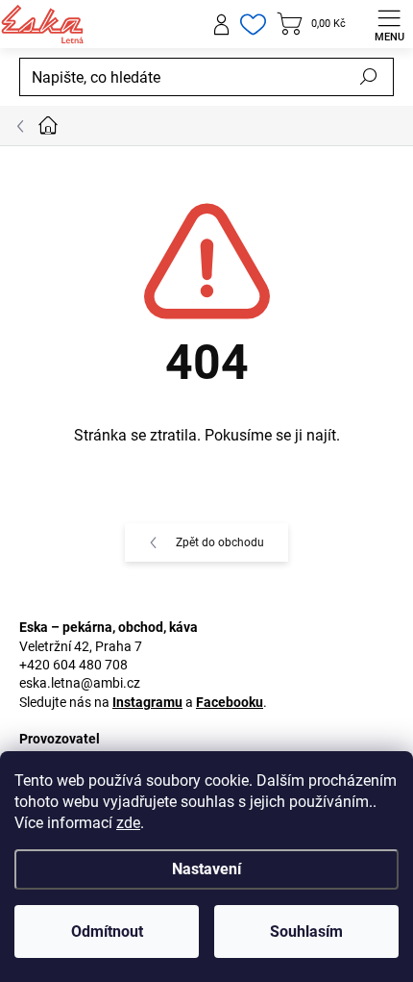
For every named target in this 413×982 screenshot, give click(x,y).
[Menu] (389, 24)
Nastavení (206, 869)
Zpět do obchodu (220, 542)
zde (128, 823)
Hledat (369, 77)
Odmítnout (107, 931)
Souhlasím (306, 931)
